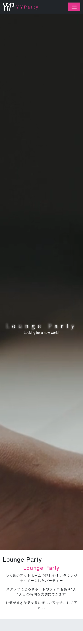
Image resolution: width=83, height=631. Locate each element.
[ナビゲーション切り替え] (74, 7)
